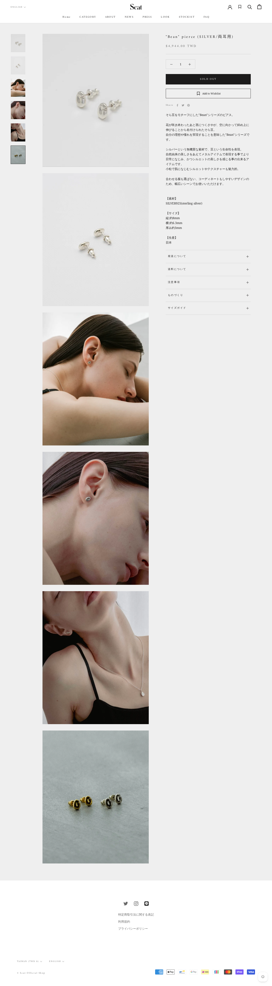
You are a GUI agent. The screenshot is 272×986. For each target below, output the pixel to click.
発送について (177, 256)
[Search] (250, 6)
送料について (177, 269)
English (17, 7)
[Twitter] (183, 105)
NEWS (129, 17)
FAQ (207, 17)
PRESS (147, 17)
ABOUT (110, 17)
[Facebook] (177, 105)
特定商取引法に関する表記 (136, 914)
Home (66, 17)
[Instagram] (136, 903)
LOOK (165, 17)
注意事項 (174, 282)
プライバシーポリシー (133, 928)
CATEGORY (87, 17)
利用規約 (124, 921)
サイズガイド (177, 308)
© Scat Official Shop (31, 973)
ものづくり (175, 295)
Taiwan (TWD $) (28, 961)
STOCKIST (187, 17)
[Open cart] (259, 6)
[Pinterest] (188, 105)
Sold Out (208, 79)
